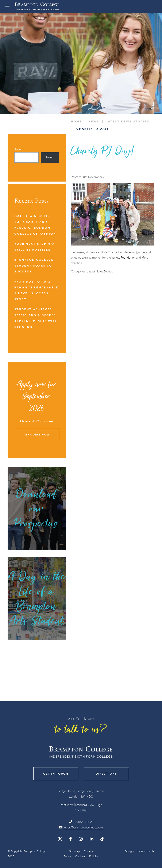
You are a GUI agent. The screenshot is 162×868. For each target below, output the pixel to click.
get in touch (55, 773)
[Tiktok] (102, 838)
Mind (144, 257)
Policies (94, 856)
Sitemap (74, 851)
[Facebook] (70, 838)
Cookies (80, 856)
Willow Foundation (123, 257)
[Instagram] (81, 838)
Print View (66, 805)
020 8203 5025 (83, 822)
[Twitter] (60, 838)
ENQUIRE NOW (37, 434)
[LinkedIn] (91, 838)
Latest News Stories (100, 271)
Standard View (84, 805)
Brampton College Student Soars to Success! (34, 265)
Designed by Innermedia (139, 851)
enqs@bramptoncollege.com (83, 827)
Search (18, 149)
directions (106, 773)
